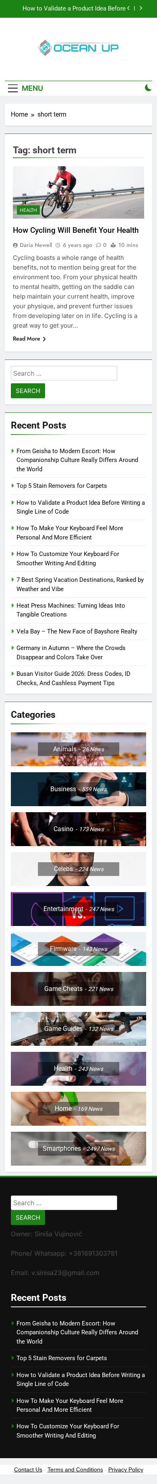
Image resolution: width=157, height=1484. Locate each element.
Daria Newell (36, 245)
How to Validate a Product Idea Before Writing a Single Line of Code (74, 9)
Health (28, 210)
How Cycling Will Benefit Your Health (76, 230)
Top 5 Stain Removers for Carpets (62, 485)
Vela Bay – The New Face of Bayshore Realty (77, 631)
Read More (26, 338)
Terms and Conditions (75, 1469)
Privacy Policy (125, 1469)
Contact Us (28, 1469)
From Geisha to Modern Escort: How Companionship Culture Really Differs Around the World (77, 460)
